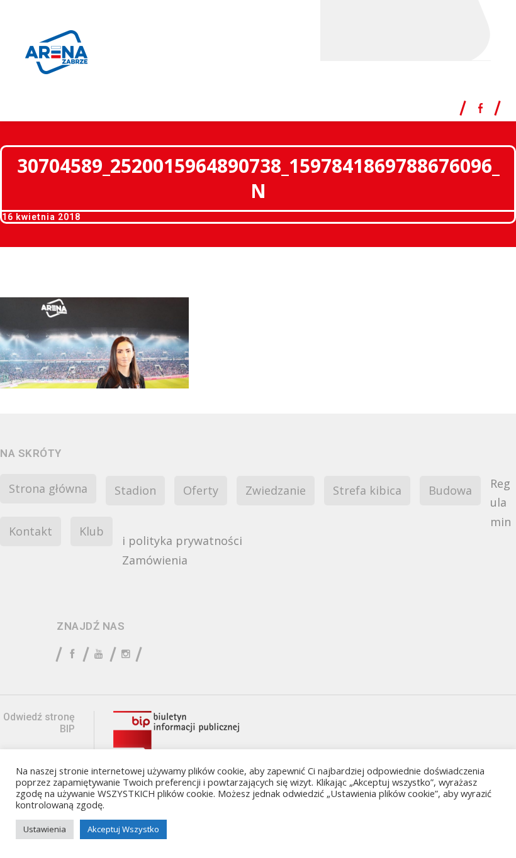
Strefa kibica (367, 490)
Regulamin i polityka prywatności (316, 512)
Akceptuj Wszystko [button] (123, 829)
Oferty (200, 490)
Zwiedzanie (275, 490)
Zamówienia (155, 560)
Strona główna (48, 488)
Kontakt (30, 531)
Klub (91, 531)
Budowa (450, 490)
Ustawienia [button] (44, 829)
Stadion (135, 490)
